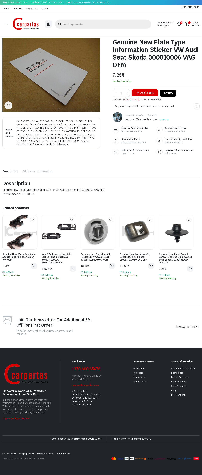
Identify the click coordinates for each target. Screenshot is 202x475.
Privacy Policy (9, 453)
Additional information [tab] (37, 171)
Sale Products (178, 386)
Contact (45, 8)
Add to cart (147, 92)
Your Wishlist (139, 377)
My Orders (138, 372)
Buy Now (168, 92)
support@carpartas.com (15, 418)
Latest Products (180, 377)
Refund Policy (140, 381)
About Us (17, 8)
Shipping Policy (26, 453)
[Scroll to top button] (195, 468)
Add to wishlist (197, 106)
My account (139, 368)
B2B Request (178, 394)
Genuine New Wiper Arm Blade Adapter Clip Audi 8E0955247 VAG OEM (19, 257)
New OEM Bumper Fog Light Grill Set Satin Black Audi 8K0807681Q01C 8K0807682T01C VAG (57, 258)
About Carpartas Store (183, 368)
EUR (190, 7)
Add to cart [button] (34, 266)
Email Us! (164, 119)
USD (183, 7)
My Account (32, 8)
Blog (173, 390)
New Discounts (179, 381)
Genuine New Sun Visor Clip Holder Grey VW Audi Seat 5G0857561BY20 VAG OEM (96, 257)
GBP (196, 7)
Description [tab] (10, 171)
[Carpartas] (26, 24)
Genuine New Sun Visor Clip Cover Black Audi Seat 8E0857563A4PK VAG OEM (135, 257)
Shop (6, 8)
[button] (8, 105)
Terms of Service (45, 453)
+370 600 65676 (86, 369)
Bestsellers (177, 372)
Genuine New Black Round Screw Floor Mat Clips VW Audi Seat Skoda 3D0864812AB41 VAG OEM (175, 258)
